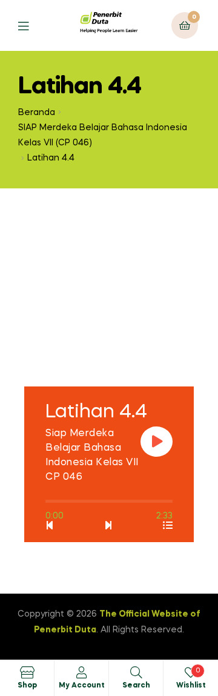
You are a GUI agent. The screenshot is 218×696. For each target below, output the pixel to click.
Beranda (36, 112)
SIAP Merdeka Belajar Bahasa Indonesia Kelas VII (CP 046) (102, 135)
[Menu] (32, 25)
